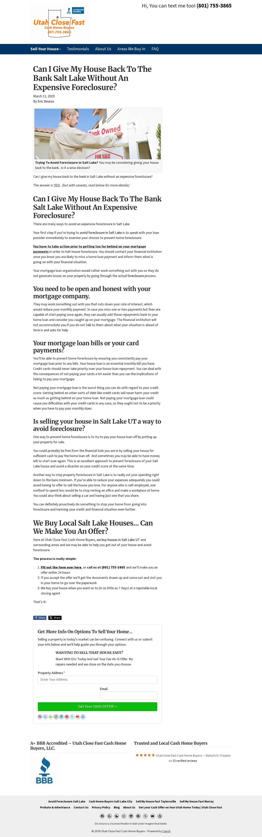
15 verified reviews (185, 761)
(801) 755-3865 (214, 6)
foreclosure (136, 275)
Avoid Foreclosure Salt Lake (66, 801)
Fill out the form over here (61, 567)
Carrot (166, 831)
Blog (117, 807)
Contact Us (81, 807)
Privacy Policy (101, 807)
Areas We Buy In (131, 49)
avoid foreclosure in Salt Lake (101, 232)
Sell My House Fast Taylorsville (156, 801)
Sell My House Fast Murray (197, 801)
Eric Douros (46, 101)
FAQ (155, 49)
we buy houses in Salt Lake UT (118, 539)
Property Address (51, 673)
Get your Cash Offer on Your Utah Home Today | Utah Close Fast (180, 807)
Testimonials (78, 49)
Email (104, 689)
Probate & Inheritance (55, 807)
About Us (103, 49)
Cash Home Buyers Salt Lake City (110, 801)
